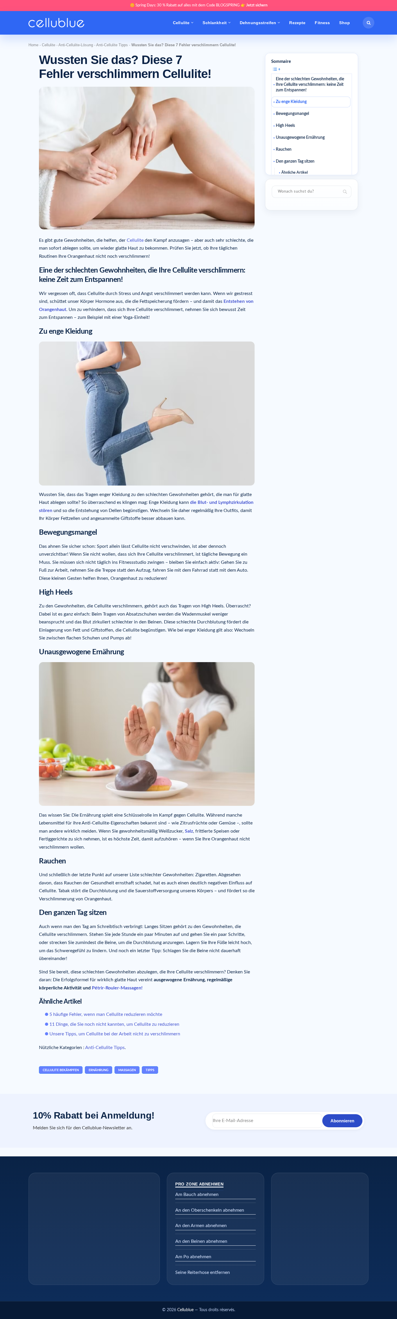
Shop (344, 22)
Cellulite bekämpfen (61, 1070)
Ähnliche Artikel (294, 173)
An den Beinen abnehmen (201, 1241)
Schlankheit (215, 22)
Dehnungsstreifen (258, 22)
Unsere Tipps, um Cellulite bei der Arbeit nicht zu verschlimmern (114, 1034)
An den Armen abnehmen (201, 1225)
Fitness (322, 22)
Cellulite (181, 22)
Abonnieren (342, 1120)
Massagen (127, 1070)
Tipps (150, 1070)
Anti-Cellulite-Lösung (75, 45)
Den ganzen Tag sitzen (295, 161)
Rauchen (284, 149)
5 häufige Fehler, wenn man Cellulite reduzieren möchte (105, 1014)
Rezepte (297, 22)
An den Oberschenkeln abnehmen (209, 1210)
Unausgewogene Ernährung (300, 138)
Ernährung (98, 1070)
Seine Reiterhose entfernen (202, 1272)
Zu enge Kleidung (291, 102)
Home (33, 45)
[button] (368, 23)
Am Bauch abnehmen (197, 1194)
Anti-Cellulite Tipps (112, 45)
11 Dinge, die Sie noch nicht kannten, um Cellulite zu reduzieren (114, 1024)
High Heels (285, 126)
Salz (189, 831)
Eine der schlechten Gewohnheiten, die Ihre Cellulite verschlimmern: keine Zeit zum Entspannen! (310, 84)
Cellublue (185, 1310)
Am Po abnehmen (193, 1256)
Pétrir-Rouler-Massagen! (117, 988)
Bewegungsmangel (292, 114)
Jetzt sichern (256, 5)
